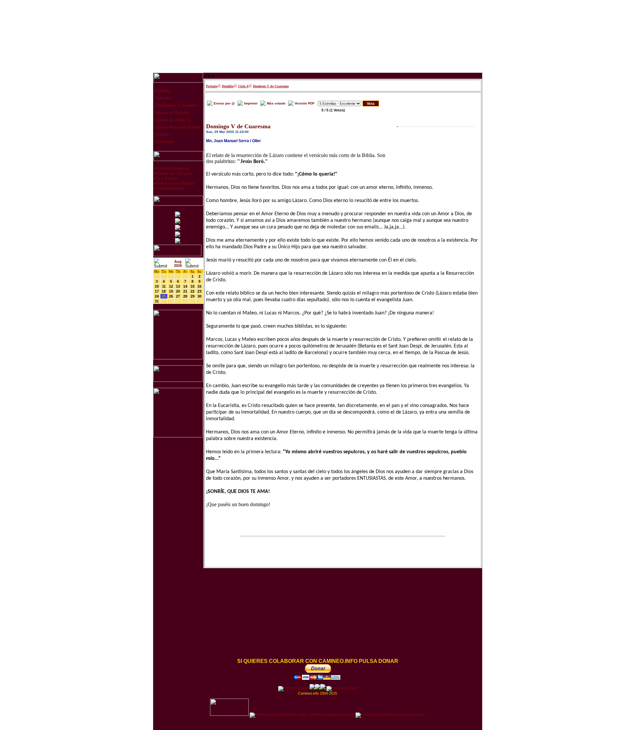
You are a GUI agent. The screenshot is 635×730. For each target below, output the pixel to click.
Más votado (276, 103)
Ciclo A (243, 86)
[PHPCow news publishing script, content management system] (302, 714)
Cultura (161, 134)
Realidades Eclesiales (175, 105)
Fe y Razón (166, 178)
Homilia (227, 86)
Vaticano (163, 98)
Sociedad (163, 141)
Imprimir (251, 103)
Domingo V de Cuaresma (271, 86)
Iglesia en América (172, 119)
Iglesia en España (172, 112)
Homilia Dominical (172, 168)
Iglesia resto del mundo (177, 127)
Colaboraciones (170, 188)
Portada (162, 90)
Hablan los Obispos (173, 173)
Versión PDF (305, 103)
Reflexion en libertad (174, 183)
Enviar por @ (224, 103)
